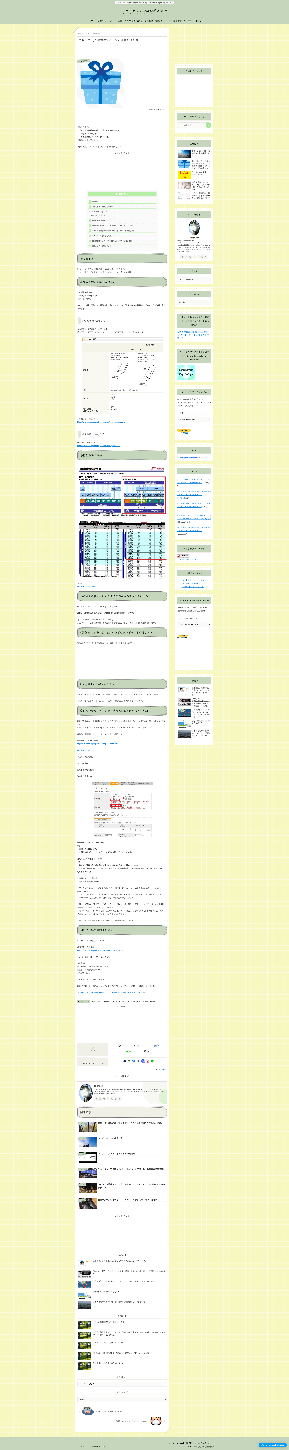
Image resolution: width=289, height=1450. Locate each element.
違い (146, 1001)
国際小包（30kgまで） (99, 215)
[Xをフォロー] (129, 1061)
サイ (100, 1001)
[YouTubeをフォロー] (148, 1061)
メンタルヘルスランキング (186, 559)
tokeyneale (99, 1086)
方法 (115, 1001)
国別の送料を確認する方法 (101, 246)
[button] (148, 1051)
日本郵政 (123, 1001)
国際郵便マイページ (85, 750)
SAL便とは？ (97, 201)
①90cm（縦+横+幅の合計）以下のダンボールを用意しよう (113, 231)
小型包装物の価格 (98, 220)
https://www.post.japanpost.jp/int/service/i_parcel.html (98, 446)
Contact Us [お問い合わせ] (204, 1443)
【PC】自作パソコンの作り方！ (195, 580)
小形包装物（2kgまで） (99, 212)
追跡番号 (132, 1001)
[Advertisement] (122, 50)
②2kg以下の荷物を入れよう (102, 236)
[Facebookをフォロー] (138, 1061)
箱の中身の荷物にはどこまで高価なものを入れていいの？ (112, 225)
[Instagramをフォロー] (143, 1061)
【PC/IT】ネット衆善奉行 (192, 583)
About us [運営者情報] (184, 1443)
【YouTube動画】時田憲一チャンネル (192, 332)
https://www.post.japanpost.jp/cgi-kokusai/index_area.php (100, 950)
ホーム (171, 1443)
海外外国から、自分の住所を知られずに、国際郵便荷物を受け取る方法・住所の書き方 (112, 992)
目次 (120, 194)
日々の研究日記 (84, 1001)
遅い (140, 1001)
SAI (94, 1001)
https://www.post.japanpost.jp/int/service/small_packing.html (101, 422)
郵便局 (153, 1001)
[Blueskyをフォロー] (134, 1061)
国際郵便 (108, 1001)
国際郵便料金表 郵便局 (86, 586)
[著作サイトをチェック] (124, 1061)
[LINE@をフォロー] (152, 1061)
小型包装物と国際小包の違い (102, 207)
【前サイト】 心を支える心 (193, 587)
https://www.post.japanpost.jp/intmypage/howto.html (98, 744)
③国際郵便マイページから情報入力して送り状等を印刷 (112, 241)
